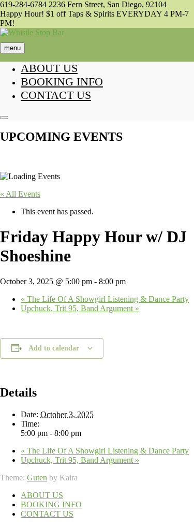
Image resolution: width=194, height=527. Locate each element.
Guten (37, 477)
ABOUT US (49, 68)
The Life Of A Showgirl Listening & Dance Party (105, 299)
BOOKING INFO (62, 81)
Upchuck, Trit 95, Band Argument (80, 308)
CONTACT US (56, 95)
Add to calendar (53, 348)
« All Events (20, 193)
